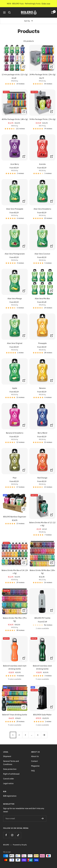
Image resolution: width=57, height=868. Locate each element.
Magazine (35, 766)
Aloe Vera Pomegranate (15, 254)
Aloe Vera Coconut (42, 254)
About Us (35, 756)
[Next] (44, 735)
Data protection (9, 769)
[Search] (9, 12)
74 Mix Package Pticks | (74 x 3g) (42, 119)
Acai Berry (14, 164)
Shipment (7, 756)
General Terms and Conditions (11, 762)
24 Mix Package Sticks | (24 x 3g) (42, 74)
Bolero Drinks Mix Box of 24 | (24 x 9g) (15, 571)
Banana (42, 388)
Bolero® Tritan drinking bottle (14, 715)
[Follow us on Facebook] (6, 835)
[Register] (42, 818)
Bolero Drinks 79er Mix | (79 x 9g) (15, 619)
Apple (14, 388)
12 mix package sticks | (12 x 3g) (15, 74)
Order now (45, 4)
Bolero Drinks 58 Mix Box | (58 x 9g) (42, 571)
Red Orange (42, 478)
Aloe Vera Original (14, 343)
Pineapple (42, 343)
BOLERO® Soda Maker (42, 715)
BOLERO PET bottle (42, 618)
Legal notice (8, 783)
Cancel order (8, 779)
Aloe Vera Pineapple (14, 209)
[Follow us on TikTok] (18, 835)
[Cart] (52, 12)
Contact (34, 761)
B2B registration (9, 796)
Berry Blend (42, 433)
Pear (15, 478)
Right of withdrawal (11, 774)
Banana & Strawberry (14, 433)
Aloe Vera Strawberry (42, 209)
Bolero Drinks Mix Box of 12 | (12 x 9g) (42, 523)
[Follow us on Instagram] (12, 835)
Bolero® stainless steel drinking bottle (42, 667)
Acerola (42, 164)
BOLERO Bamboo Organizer (14, 517)
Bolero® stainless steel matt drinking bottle (14, 667)
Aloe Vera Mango (15, 298)
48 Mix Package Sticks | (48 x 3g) (15, 119)
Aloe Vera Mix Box (42, 298)
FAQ (33, 771)
